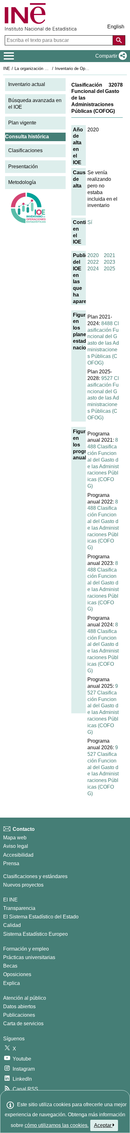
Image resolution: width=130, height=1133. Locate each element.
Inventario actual (26, 84)
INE (6, 68)
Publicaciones (19, 1015)
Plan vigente (22, 122)
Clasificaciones (25, 150)
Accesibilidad (18, 855)
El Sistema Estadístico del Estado (41, 916)
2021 (109, 255)
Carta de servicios (23, 1023)
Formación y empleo (26, 949)
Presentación (23, 166)
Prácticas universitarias (29, 957)
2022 (93, 262)
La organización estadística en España (50, 68)
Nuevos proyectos (23, 885)
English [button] (115, 26)
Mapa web (15, 837)
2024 (93, 268)
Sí (89, 222)
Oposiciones (17, 974)
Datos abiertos (19, 1006)
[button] (110, 56)
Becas (10, 966)
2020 (93, 255)
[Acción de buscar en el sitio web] (119, 40)
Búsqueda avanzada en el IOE (35, 104)
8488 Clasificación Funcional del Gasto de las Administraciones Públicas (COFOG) (103, 343)
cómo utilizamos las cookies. (57, 1125)
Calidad (12, 925)
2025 (109, 268)
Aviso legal (15, 846)
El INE (10, 899)
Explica (11, 983)
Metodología (22, 182)
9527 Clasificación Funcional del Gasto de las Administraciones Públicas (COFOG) (103, 398)
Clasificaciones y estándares (35, 876)
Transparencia (19, 908)
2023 (109, 262)
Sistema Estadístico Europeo (35, 934)
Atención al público (24, 998)
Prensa (11, 863)
